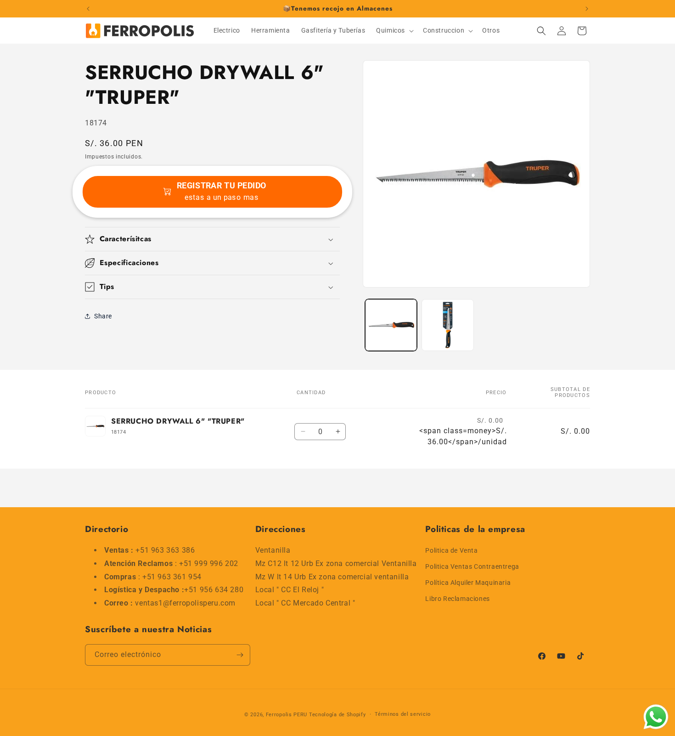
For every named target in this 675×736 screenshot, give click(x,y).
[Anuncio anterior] (88, 8)
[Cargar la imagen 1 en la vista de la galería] (391, 325)
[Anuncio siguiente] (587, 8)
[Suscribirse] (240, 655)
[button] (394, 30)
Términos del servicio (403, 714)
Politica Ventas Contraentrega (472, 566)
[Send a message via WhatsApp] (655, 716)
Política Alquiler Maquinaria (468, 582)
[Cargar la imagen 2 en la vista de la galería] (447, 325)
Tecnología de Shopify (337, 715)
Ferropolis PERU (287, 715)
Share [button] (103, 316)
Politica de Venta (451, 550)
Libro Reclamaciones (457, 599)
